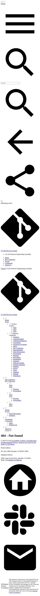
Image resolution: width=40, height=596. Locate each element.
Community (9, 263)
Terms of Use (23, 442)
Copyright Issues (31, 441)
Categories (12, 335)
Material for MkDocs (15, 460)
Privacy (15, 442)
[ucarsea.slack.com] (20, 537)
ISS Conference (10, 259)
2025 (10, 397)
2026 (10, 387)
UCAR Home (9, 444)
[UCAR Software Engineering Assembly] (3, 4)
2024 (10, 406)
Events (7, 261)
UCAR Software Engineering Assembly (19, 268)
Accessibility (15, 441)
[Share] (20, 199)
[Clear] (1, 201)
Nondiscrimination (7, 442)
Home (7, 258)
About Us (8, 265)
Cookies (22, 441)
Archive (11, 326)
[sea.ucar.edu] (20, 499)
